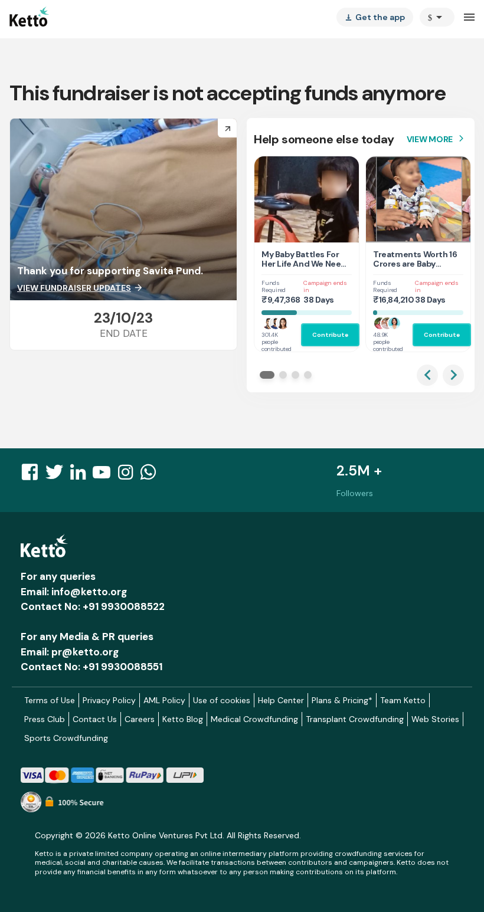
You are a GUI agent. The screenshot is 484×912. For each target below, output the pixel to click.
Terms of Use (49, 700)
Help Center (281, 700)
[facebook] (33, 475)
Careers (140, 719)
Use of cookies (221, 700)
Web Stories (435, 719)
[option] (437, 17)
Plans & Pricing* (342, 700)
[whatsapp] (151, 475)
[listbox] (374, 17)
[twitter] (57, 475)
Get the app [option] (375, 17)
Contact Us (95, 719)
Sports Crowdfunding (66, 738)
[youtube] (105, 475)
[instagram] (128, 475)
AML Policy (164, 700)
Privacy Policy (109, 700)
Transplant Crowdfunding (355, 719)
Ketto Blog (182, 719)
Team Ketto (403, 700)
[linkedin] (81, 475)
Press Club (44, 719)
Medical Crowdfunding (254, 719)
